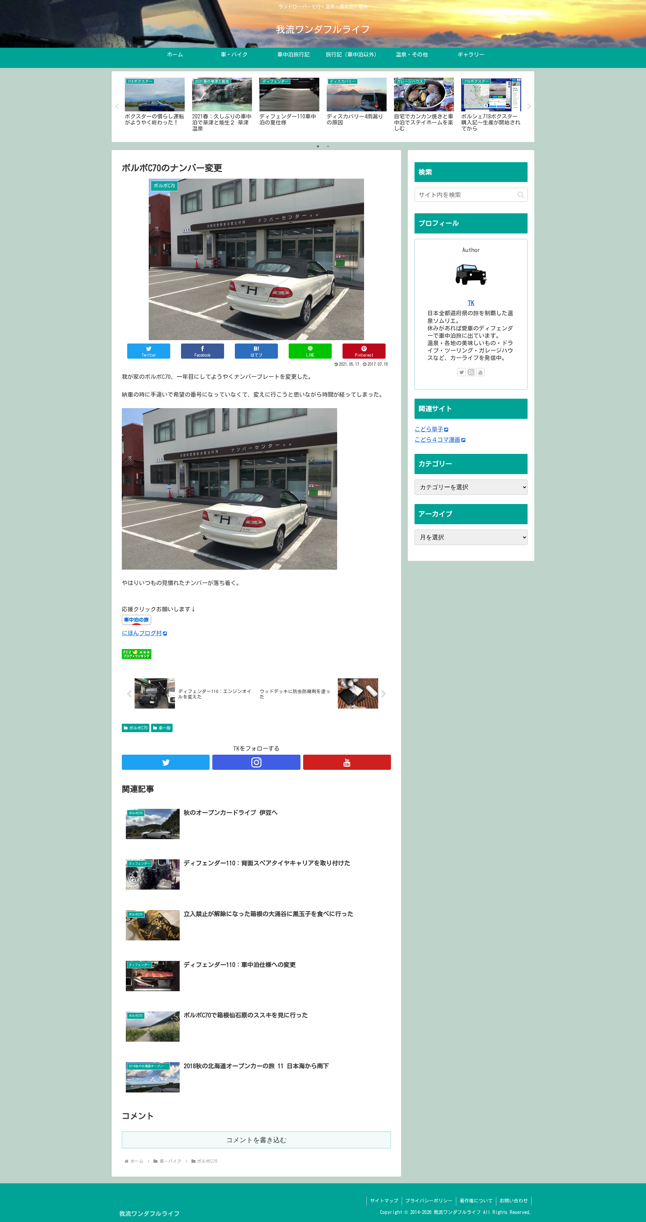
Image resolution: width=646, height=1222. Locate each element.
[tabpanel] (154, 105)
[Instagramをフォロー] (256, 762)
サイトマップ (384, 1200)
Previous (116, 106)
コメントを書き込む (256, 1140)
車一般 (164, 728)
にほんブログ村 (142, 633)
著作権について (476, 1200)
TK (471, 303)
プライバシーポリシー (429, 1200)
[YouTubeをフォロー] (347, 762)
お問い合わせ (514, 1200)
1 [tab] (318, 146)
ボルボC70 (138, 728)
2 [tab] (328, 146)
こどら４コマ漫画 (437, 439)
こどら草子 (429, 429)
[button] (521, 195)
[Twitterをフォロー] (166, 762)
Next (529, 106)
